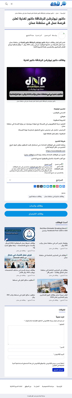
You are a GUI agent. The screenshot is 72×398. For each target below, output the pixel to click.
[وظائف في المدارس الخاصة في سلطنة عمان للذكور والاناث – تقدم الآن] (52, 265)
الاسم (62, 347)
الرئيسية (62, 13)
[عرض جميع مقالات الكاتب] (61, 35)
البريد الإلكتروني (59, 354)
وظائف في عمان (53, 248)
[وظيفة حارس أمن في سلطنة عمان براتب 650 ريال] (52, 239)
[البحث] (6, 4)
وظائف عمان (29, 155)
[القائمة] (12, 4)
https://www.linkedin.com (55, 151)
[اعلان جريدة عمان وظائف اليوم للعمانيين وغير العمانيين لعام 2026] (52, 290)
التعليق (61, 324)
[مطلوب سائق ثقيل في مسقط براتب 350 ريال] (19, 290)
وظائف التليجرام (36, 214)
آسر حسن (47, 35)
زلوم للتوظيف (34, 167)
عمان (57, 13)
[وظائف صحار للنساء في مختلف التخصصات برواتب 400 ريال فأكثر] (19, 265)
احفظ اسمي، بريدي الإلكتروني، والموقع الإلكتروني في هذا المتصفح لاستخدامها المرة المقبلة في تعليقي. (38, 364)
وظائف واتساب (36, 206)
